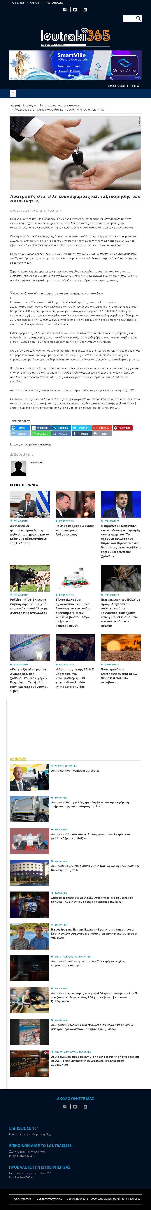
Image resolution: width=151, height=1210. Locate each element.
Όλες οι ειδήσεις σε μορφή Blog (30, 1134)
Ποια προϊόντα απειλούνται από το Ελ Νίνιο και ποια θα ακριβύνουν (119, 675)
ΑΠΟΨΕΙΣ (59, 766)
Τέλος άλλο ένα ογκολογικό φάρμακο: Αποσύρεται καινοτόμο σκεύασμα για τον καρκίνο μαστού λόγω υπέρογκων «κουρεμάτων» (73, 613)
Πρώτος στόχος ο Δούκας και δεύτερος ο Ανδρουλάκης (75, 530)
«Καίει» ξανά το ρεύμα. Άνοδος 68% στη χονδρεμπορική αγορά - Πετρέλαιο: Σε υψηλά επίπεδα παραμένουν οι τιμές (29, 680)
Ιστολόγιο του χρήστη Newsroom (31, 444)
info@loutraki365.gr (21, 1156)
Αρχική (15, 105)
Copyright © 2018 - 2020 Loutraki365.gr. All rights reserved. (103, 1198)
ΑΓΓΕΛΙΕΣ (18, 3)
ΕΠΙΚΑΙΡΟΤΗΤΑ (21, 421)
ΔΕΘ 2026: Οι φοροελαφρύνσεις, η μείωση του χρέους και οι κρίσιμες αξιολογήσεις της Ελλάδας (29, 534)
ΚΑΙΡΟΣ (34, 3)
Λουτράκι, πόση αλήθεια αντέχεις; (75, 770)
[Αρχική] (75, 37)
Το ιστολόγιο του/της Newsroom (60, 105)
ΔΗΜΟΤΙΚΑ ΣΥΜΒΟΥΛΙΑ (66, 956)
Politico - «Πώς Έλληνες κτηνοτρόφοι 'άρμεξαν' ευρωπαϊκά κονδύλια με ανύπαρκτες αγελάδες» (29, 606)
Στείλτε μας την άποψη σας (27, 1151)
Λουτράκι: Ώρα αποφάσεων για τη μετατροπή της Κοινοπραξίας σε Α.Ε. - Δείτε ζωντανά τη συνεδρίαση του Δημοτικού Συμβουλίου (95, 1061)
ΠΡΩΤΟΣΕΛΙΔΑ (54, 3)
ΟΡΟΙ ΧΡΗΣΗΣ (22, 1199)
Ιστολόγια (29, 105)
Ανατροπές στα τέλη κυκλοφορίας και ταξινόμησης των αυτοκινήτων (75, 198)
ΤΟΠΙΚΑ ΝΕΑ (71, 766)
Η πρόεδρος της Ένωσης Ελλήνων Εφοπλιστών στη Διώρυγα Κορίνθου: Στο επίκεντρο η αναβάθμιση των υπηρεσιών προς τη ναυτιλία (94, 933)
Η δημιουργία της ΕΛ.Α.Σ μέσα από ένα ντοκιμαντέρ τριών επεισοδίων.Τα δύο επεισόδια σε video (75, 678)
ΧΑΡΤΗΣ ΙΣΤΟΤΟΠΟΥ (49, 1199)
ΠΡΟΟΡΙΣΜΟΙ (116, 86)
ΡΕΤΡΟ (134, 86)
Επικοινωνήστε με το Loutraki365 (30, 1173)
